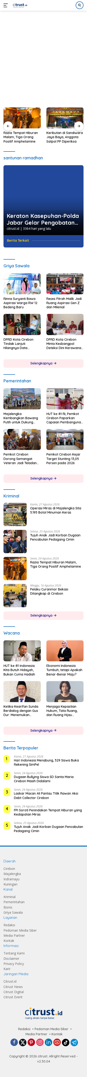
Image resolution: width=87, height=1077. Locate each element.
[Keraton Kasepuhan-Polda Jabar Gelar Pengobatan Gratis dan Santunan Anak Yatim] (43, 200)
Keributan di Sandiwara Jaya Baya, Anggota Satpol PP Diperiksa (64, 137)
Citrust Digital (13, 992)
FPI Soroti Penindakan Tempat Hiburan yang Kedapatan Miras (48, 812)
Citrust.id (9, 981)
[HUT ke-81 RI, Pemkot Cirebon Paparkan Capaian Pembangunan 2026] (65, 398)
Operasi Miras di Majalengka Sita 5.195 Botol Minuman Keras (55, 510)
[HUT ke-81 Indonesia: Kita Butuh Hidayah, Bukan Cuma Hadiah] (22, 650)
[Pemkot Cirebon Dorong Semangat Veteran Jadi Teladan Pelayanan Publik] (22, 439)
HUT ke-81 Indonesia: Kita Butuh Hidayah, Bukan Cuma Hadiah (19, 670)
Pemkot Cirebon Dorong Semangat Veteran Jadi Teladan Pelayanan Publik (20, 458)
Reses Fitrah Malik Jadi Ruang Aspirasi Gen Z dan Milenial (64, 303)
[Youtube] (57, 1043)
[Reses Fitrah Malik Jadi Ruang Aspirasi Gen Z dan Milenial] (65, 283)
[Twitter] (22, 1042)
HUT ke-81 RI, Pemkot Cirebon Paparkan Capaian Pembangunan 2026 (64, 418)
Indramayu (11, 879)
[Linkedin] (48, 1043)
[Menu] (6, 5)
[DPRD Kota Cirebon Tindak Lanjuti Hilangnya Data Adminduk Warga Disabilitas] (22, 324)
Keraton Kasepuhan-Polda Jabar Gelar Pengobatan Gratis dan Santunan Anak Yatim (43, 219)
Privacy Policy (13, 963)
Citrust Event (13, 997)
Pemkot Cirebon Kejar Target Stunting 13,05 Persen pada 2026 (63, 458)
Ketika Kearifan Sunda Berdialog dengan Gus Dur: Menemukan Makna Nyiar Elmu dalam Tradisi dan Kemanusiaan (20, 710)
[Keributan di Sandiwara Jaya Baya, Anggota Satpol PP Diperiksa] (65, 117)
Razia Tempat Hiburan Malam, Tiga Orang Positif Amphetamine (20, 137)
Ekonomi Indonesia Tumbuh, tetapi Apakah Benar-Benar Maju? (64, 670)
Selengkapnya (41, 363)
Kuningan (10, 884)
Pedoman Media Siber (20, 930)
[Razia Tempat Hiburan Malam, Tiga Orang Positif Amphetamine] (22, 117)
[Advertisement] (43, 56)
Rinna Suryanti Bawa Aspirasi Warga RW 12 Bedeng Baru (20, 303)
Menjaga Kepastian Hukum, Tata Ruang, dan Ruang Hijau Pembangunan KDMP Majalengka (62, 710)
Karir (6, 969)
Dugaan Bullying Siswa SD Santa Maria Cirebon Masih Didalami (44, 779)
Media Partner (14, 935)
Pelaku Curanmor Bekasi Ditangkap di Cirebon (49, 591)
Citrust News (13, 986)
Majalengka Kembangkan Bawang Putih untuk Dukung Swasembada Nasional (21, 418)
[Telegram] (74, 1042)
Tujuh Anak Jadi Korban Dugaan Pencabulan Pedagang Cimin (55, 537)
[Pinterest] (31, 1043)
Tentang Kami (14, 953)
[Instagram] (40, 1043)
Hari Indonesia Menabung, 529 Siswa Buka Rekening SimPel (46, 762)
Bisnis (7, 907)
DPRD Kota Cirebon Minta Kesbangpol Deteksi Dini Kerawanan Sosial (64, 343)
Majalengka (12, 873)
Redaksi (9, 925)
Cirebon (9, 868)
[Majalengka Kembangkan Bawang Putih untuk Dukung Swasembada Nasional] (22, 398)
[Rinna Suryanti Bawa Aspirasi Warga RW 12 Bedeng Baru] (22, 283)
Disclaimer (11, 958)
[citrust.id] (19, 5)
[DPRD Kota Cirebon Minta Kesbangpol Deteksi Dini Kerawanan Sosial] (65, 324)
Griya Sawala (13, 912)
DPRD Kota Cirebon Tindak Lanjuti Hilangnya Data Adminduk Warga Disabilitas (18, 343)
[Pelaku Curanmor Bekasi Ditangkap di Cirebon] (15, 595)
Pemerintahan (14, 902)
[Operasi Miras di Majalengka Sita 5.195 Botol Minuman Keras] (15, 514)
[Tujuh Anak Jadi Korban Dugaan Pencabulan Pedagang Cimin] (15, 541)
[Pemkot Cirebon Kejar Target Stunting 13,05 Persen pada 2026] (65, 439)
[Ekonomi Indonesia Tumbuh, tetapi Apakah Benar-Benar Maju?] (65, 650)
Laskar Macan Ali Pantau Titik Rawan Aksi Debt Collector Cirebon (46, 795)
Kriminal (9, 897)
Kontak (8, 940)
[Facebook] (14, 1043)
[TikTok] (65, 1042)
